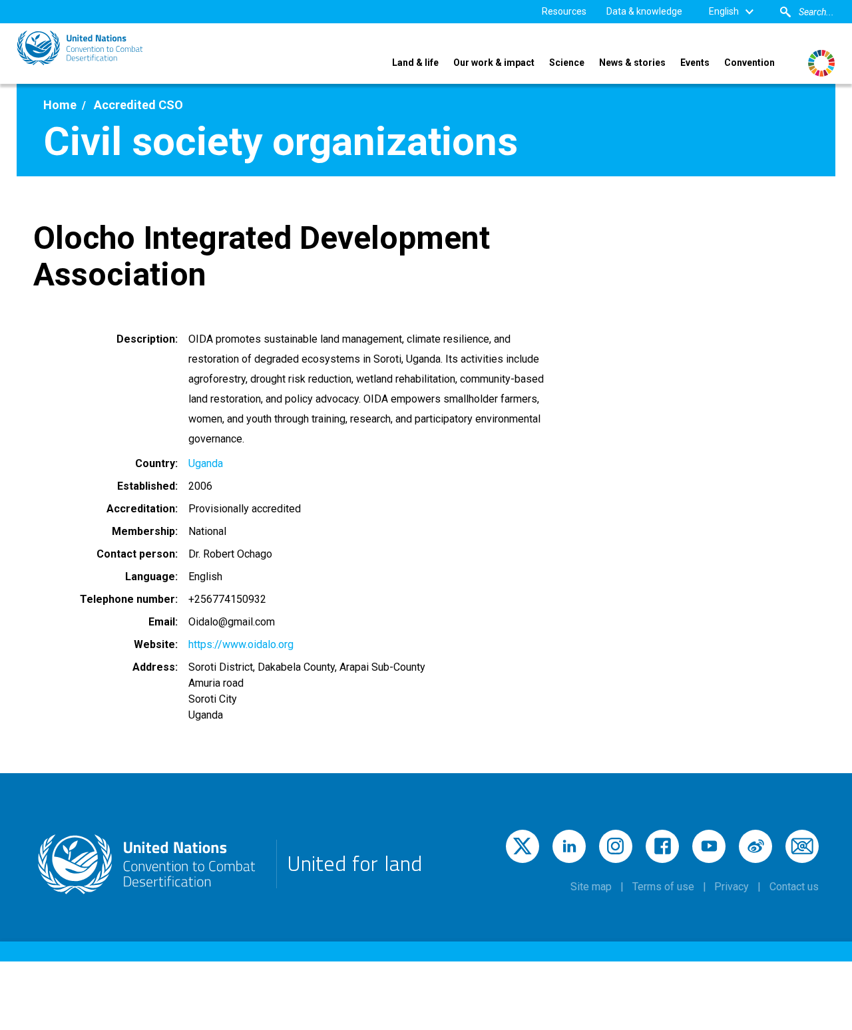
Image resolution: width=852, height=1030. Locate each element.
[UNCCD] (80, 48)
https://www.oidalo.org (241, 644)
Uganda (205, 463)
